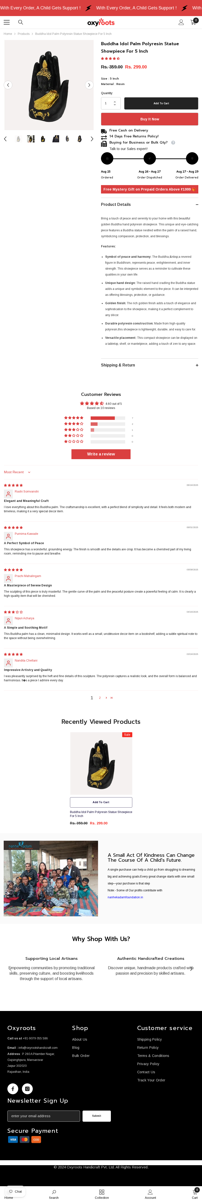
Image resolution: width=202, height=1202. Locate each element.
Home (8, 34)
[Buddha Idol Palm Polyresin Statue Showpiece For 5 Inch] (101, 763)
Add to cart (161, 103)
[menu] (7, 22)
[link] (51, 878)
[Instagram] (27, 1088)
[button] (8, 85)
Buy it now (149, 119)
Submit (96, 1116)
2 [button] (100, 698)
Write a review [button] (101, 454)
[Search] (21, 22)
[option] (49, 85)
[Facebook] (12, 1088)
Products (24, 34)
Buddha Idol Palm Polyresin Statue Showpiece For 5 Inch (101, 814)
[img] (13, 485)
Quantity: (107, 93)
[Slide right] (191, 969)
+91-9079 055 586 (35, 1038)
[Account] (181, 22)
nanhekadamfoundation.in (125, 897)
